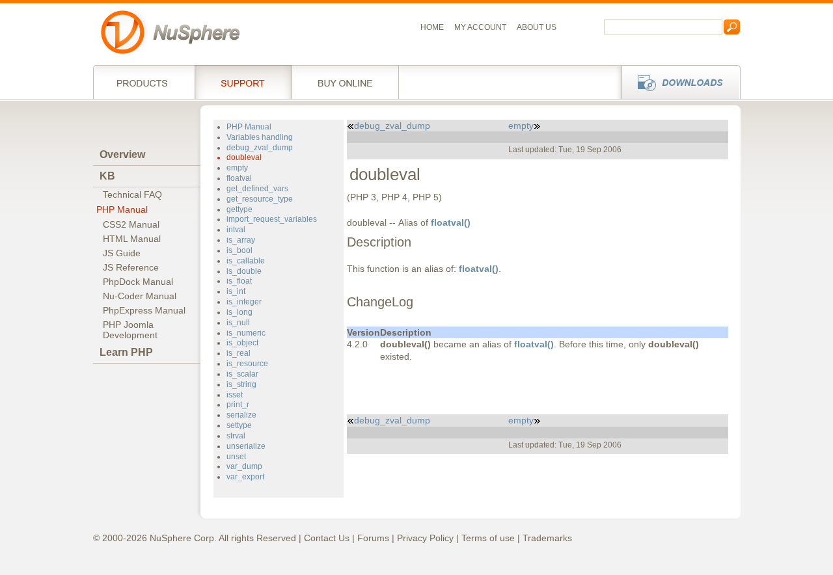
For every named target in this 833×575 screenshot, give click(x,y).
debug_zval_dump (259, 147)
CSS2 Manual (131, 224)
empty (237, 167)
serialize (241, 415)
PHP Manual (122, 209)
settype (239, 425)
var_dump (244, 466)
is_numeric (246, 333)
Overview (122, 154)
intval (235, 229)
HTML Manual (132, 239)
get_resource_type (259, 199)
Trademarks (547, 538)
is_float (239, 281)
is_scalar (242, 374)
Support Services (243, 82)
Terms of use (488, 538)
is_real (238, 353)
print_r (237, 404)
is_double (244, 271)
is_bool (239, 250)
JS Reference (131, 267)
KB (107, 175)
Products (144, 82)
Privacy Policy (425, 538)
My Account (480, 27)
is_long (239, 312)
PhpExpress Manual (144, 310)
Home (432, 27)
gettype (239, 209)
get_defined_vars (257, 188)
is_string (241, 384)
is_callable (245, 260)
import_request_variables (271, 219)
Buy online (345, 82)
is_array (240, 240)
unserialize (246, 446)
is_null (238, 322)
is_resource (247, 363)
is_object (242, 342)
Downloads (677, 82)
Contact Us (326, 538)
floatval (239, 178)
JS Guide (122, 253)
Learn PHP (126, 352)
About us (536, 27)
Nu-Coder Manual (139, 296)
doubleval (244, 157)
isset (234, 394)
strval (235, 435)
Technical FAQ (132, 194)
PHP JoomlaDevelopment (130, 329)
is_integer (244, 301)
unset (236, 456)
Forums (373, 538)
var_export (245, 476)
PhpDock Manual (138, 281)
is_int (235, 291)
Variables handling (259, 137)
